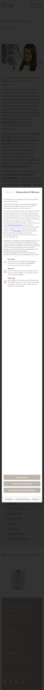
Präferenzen (9, 499)
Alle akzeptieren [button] (22, 477)
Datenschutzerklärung (15, 225)
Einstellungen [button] (17, 231)
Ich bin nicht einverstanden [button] (22, 484)
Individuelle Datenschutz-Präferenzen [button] (22, 490)
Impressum (35, 499)
